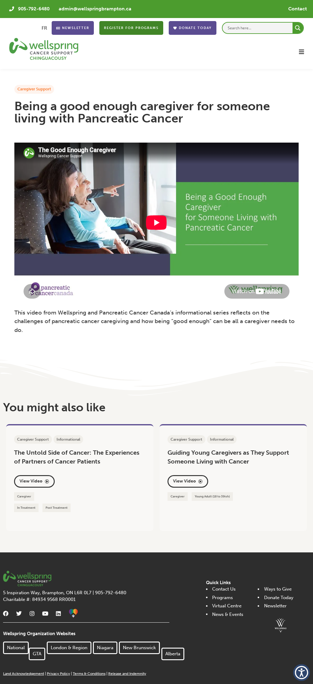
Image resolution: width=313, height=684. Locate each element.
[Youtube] (45, 613)
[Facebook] (6, 613)
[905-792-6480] (11, 8)
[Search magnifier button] (298, 28)
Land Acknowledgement (23, 673)
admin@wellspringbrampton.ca (95, 9)
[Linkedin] (58, 613)
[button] (301, 51)
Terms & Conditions (89, 673)
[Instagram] (32, 613)
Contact (297, 9)
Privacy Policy (58, 673)
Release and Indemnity (127, 673)
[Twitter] (19, 613)
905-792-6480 (34, 9)
